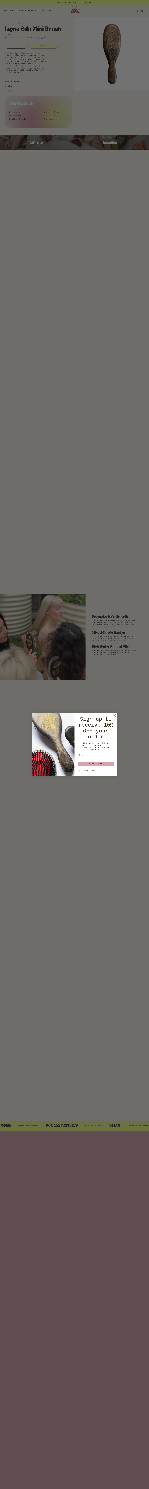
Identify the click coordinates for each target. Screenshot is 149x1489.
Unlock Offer (96, 764)
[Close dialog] (114, 715)
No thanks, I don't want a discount (95, 770)
